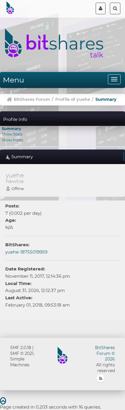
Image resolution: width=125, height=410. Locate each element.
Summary (11, 128)
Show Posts (12, 140)
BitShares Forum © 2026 (105, 353)
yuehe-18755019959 (26, 252)
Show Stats (12, 134)
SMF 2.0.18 (20, 347)
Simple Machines (19, 361)
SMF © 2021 (21, 353)
